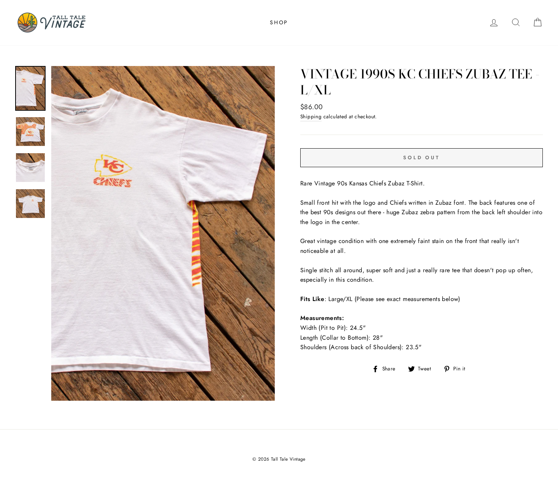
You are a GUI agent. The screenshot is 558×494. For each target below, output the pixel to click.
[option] (163, 233)
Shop (279, 22)
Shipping (311, 116)
